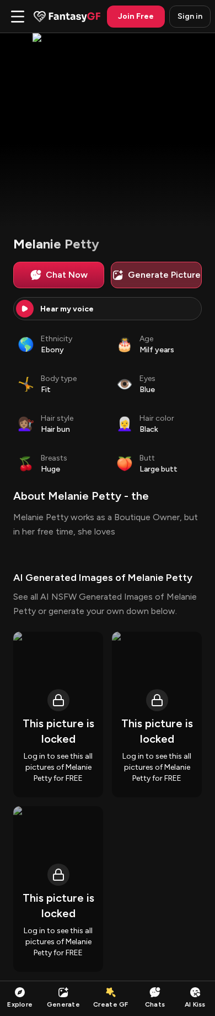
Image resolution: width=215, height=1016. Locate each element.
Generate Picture (164, 274)
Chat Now (67, 274)
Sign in (190, 16)
